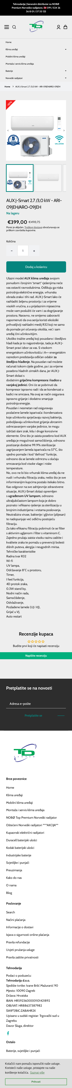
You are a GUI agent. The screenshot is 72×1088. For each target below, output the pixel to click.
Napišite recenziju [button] (36, 655)
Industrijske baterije (18, 855)
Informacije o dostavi (19, 927)
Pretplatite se (33, 715)
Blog (9, 893)
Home (9, 42)
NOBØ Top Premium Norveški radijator (31, 817)
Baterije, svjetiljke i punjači (23, 1051)
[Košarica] (65, 27)
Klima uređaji (12, 49)
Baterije (9, 70)
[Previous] (8, 130)
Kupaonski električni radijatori (25, 832)
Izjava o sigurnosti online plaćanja (27, 934)
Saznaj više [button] (37, 1072)
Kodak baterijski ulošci (20, 847)
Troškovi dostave (33, 227)
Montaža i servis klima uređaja (20, 63)
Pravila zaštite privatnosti (22, 957)
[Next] (64, 130)
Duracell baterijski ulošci (21, 840)
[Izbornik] (7, 27)
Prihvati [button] (36, 1081)
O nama (11, 885)
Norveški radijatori (14, 78)
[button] (14, 27)
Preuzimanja (14, 870)
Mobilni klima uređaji (15, 56)
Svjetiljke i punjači (17, 862)
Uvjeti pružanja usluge (20, 950)
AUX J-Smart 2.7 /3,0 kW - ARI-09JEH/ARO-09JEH (37, 86)
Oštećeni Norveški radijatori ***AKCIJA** (32, 825)
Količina (11, 241)
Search (10, 912)
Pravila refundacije (18, 942)
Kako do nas (14, 877)
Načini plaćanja (15, 920)
